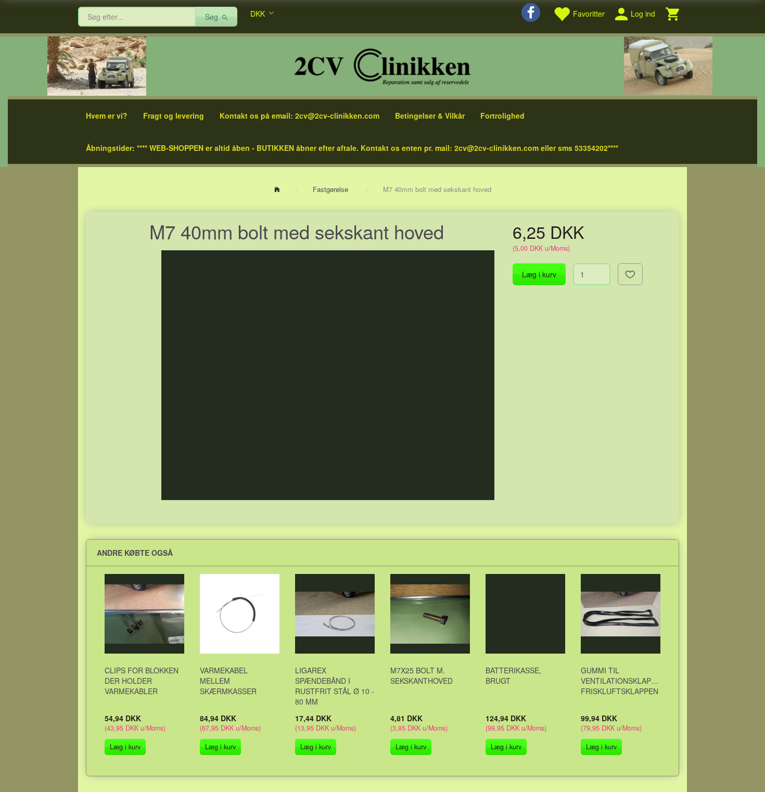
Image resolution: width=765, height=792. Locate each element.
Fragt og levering (173, 115)
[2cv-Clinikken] (382, 65)
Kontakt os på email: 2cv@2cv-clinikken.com (299, 115)
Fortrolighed (502, 115)
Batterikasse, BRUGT (513, 675)
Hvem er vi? (107, 115)
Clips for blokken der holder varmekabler (141, 680)
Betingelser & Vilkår (430, 115)
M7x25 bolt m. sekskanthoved (421, 675)
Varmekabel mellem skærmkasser (228, 680)
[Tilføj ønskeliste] (630, 274)
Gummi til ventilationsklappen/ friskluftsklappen (620, 680)
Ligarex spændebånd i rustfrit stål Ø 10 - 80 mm (334, 686)
